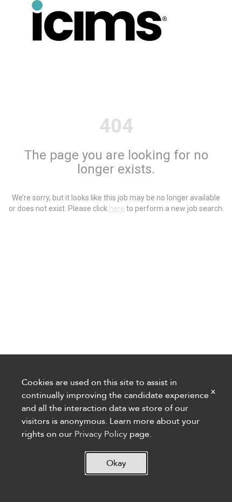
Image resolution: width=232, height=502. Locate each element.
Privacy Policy (100, 434)
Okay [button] (116, 463)
